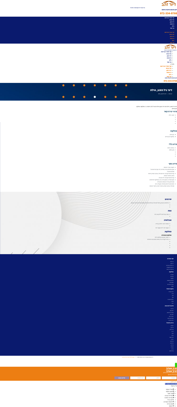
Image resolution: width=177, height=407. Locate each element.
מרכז (173, 293)
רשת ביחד (172, 314)
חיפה (173, 333)
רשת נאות (172, 310)
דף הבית (170, 94)
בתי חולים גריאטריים (170, 265)
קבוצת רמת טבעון (170, 312)
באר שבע (172, 341)
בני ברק (172, 345)
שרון (173, 295)
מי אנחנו (172, 24)
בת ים (172, 349)
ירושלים (172, 325)
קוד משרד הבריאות (169, 18)
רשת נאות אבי (171, 320)
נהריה (172, 331)
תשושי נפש (172, 282)
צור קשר (172, 28)
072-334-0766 (168, 13)
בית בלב (172, 308)
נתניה (172, 335)
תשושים (172, 278)
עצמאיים (172, 276)
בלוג (173, 26)
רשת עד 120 (171, 316)
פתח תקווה (171, 337)
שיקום (172, 286)
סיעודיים (172, 274)
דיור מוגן (172, 22)
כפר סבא (172, 343)
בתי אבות (171, 20)
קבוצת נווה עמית (170, 318)
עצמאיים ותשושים (170, 280)
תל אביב (172, 327)
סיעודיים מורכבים (170, 284)
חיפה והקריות (171, 291)
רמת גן (172, 339)
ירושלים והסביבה (171, 299)
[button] (137, 30)
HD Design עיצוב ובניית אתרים (128, 357)
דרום (173, 303)
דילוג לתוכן (174, 382)
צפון (173, 297)
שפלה (172, 301)
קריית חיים (172, 329)
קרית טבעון (171, 350)
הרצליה (172, 347)
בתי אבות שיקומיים (170, 267)
